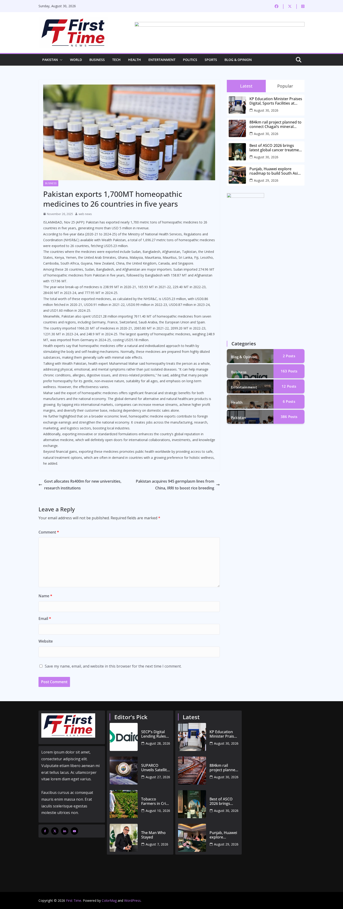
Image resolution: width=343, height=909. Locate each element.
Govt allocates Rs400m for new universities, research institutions (82, 485)
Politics (190, 59)
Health (134, 59)
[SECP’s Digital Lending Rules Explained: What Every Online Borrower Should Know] (124, 737)
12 (289, 386)
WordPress (132, 900)
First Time (73, 900)
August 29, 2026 (266, 180)
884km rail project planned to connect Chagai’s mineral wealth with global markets (275, 124)
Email (44, 618)
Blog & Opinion (238, 59)
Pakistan (50, 59)
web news (85, 214)
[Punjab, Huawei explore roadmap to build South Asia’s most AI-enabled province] (192, 838)
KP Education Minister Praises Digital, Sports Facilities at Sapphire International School (275, 101)
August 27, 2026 (158, 777)
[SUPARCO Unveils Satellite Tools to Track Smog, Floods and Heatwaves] (124, 771)
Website (45, 641)
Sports (211, 59)
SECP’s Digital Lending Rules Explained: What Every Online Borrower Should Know (155, 734)
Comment (48, 532)
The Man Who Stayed (153, 835)
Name (45, 595)
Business (97, 59)
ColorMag (109, 900)
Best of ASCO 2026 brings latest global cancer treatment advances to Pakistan (276, 147)
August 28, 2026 (158, 743)
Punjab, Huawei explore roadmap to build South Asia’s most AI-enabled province (275, 171)
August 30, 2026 (266, 110)
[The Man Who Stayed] (124, 838)
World (76, 59)
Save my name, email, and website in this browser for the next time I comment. (113, 666)
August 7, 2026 (157, 844)
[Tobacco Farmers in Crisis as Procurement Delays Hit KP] (124, 804)
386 (289, 416)
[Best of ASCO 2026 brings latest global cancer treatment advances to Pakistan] (192, 804)
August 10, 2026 (158, 810)
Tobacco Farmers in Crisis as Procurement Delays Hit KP (156, 801)
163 (289, 371)
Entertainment (161, 59)
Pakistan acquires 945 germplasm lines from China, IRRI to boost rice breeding (175, 485)
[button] (60, 60)
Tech (116, 59)
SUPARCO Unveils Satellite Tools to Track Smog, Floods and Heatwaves (155, 767)
